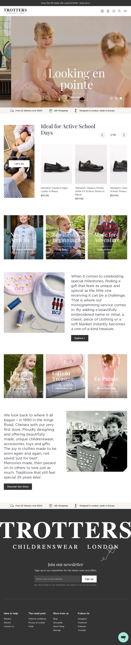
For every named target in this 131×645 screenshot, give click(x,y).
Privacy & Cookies (36, 622)
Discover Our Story (18, 486)
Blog (55, 619)
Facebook (82, 622)
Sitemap (57, 630)
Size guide (58, 622)
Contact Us (9, 626)
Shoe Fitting (58, 626)
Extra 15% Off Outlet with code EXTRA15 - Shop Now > (66, 3)
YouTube (82, 630)
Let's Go (19, 163)
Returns (7, 622)
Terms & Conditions (37, 619)
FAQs (30, 626)
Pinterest (82, 626)
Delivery (7, 619)
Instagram (82, 619)
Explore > (79, 338)
